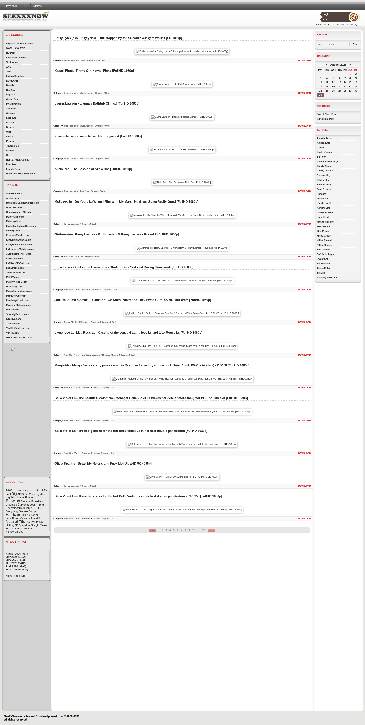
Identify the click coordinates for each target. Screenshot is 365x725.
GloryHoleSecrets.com (18, 240)
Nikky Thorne (324, 245)
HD (24, 515)
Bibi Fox (321, 156)
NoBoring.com (14, 286)
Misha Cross (324, 235)
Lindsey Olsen (325, 212)
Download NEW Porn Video (21, 173)
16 (355, 82)
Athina (320, 147)
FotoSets (11, 164)
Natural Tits (15, 522)
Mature (10, 141)
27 (339, 90)
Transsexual (12, 145)
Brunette (11, 127)
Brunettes (37, 501)
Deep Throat (36, 504)
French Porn (13, 169)
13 (339, 82)
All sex (41, 490)
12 (333, 82)
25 (327, 90)
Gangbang (12, 511)
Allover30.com (14, 193)
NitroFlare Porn (325, 119)
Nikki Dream (323, 249)
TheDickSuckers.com (18, 328)
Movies (10, 150)
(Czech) (27, 212)
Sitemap (37, 6)
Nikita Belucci (324, 240)
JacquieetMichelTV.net (18, 254)
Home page (11, 6)
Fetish (9, 136)
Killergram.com (14, 258)
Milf (37, 518)
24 (320, 90)
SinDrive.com (13, 319)
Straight (34, 525)
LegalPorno (12, 518)
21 (345, 86)
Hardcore (13, 515)
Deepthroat (12, 508)
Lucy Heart (323, 217)
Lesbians (11, 118)
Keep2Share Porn (327, 114)
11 (327, 82)
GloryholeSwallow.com (19, 244)
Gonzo (23, 511)
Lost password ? (339, 24)
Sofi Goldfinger (325, 254)
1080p (10, 490)
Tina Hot (321, 273)
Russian (10, 122)
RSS (25, 6)
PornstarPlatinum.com (18, 305)
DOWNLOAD (304, 60)
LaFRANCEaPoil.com (18, 263)
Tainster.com (13, 323)
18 (327, 86)
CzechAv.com (13, 212)
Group (32, 511)
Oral (8, 132)
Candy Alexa (324, 166)
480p (26, 490)
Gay (8, 155)
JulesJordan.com (15, 272)
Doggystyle (25, 508)
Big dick (40, 494)
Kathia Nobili (324, 203)
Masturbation (13, 104)
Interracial (32, 515)
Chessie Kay (324, 175)
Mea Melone (323, 226)
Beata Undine (324, 152)
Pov (33, 522)
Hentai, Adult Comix (17, 159)
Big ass (17, 494)
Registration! (322, 24)
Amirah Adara (324, 138)
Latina (115, 355)
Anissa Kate (323, 142)
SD (16, 525)
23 (355, 86)
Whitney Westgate (327, 277)
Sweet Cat (322, 259)
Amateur (11, 108)
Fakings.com (13, 230)
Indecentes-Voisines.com (20, 249)
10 (193, 530)
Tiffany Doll (323, 263)
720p (32, 490)
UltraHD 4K (26, 528)
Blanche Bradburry (327, 161)
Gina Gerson (324, 189)
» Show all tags (14, 531)
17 (320, 86)
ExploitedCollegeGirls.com (21, 226)
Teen (8, 71)
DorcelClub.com (15, 216)
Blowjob (13, 500)
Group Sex (12, 99)
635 (204, 530)
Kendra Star (323, 208)
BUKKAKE (12, 80)
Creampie (11, 504)
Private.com (12, 309)
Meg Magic (323, 231)
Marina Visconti (325, 221)
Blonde (10, 85)
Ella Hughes (323, 180)
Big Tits (10, 94)
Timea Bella (323, 268)
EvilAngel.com (14, 221)
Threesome (12, 528)
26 (333, 90)
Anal (8, 66)
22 (350, 86)
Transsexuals (71, 93)
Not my (353, 24)
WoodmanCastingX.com (19, 337)
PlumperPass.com (16, 295)
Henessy (321, 194)
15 (350, 82)
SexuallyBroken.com (17, 314)
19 (333, 86)
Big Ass (10, 90)
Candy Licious (325, 170)
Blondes (29, 497)
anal (8, 494)
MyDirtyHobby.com (16, 281)
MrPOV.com (12, 277)
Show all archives (16, 575)
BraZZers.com (14, 207)
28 (345, 90)
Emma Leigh (324, 184)
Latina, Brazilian (15, 76)
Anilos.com (12, 198)
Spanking (24, 525)
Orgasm (10, 113)
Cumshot (23, 504)
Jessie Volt (323, 198)
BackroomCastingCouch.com (22, 202)
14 (345, 82)
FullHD (37, 508)
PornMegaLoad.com (17, 300)
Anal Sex (84, 191)
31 (320, 95)
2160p (18, 490)
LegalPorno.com (15, 268)
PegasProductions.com (19, 291)
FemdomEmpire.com (17, 235)
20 (339, 86)
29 (350, 90)
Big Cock (30, 494)
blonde (20, 497)
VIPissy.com (12, 333)
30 (355, 90)
